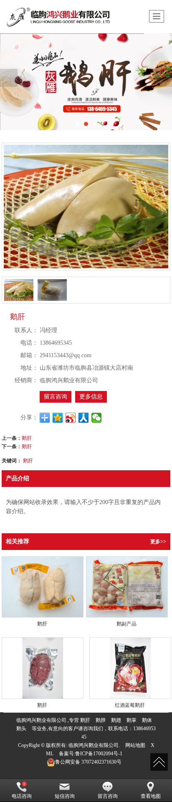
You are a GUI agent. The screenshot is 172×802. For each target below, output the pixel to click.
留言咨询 (55, 396)
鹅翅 (116, 720)
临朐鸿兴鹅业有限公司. (94, 745)
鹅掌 (131, 720)
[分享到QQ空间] (58, 418)
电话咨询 (22, 796)
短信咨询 (65, 796)
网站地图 (135, 745)
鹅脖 (101, 720)
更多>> (158, 542)
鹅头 (21, 728)
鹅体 (147, 720)
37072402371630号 (88, 762)
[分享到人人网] (83, 418)
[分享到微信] (96, 418)
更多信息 (91, 396)
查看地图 (151, 796)
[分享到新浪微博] (71, 418)
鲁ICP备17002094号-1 (98, 754)
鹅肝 (27, 437)
